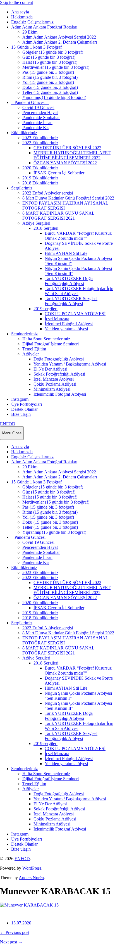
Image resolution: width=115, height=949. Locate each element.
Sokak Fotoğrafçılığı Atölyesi (59, 374)
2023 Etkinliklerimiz (40, 137)
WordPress (31, 868)
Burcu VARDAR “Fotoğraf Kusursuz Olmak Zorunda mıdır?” (78, 236)
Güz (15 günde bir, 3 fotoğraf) (48, 57)
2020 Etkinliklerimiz (40, 167)
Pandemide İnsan (37, 122)
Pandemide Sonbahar (41, 117)
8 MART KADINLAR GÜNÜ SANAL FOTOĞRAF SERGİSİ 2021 (58, 215)
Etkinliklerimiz (24, 132)
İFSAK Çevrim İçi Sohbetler (58, 172)
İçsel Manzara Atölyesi (53, 379)
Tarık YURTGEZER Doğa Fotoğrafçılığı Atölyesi (69, 281)
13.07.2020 (21, 922)
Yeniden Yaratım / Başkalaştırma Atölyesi (69, 364)
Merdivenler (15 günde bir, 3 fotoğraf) (55, 67)
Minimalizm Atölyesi (51, 389)
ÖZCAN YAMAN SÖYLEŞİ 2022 (65, 162)
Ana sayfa (20, 12)
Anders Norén (31, 877)
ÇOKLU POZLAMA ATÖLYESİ (75, 313)
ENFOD (7, 423)
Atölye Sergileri (36, 223)
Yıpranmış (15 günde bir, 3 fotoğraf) (54, 97)
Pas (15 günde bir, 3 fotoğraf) (48, 72)
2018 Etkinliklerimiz (40, 183)
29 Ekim (29, 32)
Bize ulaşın (21, 414)
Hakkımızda (22, 17)
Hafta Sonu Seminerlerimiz (46, 338)
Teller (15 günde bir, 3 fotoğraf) (50, 92)
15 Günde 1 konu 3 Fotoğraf (36, 47)
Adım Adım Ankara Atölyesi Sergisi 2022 (59, 37)
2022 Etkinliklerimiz (40, 142)
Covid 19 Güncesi (38, 107)
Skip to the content (16, 2)
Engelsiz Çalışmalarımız (32, 22)
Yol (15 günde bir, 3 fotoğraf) (48, 82)
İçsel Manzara (57, 318)
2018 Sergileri (45, 228)
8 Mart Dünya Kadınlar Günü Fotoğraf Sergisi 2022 (68, 198)
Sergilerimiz (21, 188)
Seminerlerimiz (24, 333)
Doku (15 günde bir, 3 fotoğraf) (50, 87)
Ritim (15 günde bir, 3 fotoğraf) (50, 77)
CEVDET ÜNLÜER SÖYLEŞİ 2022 (67, 147)
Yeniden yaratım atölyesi (66, 328)
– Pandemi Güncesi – (30, 102)
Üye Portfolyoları (26, 404)
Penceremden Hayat (40, 112)
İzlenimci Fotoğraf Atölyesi (69, 323)
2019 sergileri (45, 308)
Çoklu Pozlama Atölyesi (54, 384)
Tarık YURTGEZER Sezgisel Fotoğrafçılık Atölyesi (71, 301)
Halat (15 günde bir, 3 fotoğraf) (49, 62)
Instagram (19, 399)
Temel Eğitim (34, 349)
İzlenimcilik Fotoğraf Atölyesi (59, 394)
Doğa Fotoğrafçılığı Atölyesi (58, 359)
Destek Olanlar (24, 409)
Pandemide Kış (35, 127)
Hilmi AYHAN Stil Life (66, 253)
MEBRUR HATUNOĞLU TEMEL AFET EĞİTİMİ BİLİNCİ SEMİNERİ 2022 (72, 155)
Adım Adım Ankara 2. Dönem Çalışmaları (59, 42)
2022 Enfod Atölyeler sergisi (47, 193)
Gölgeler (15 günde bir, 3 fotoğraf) (52, 52)
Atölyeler (30, 354)
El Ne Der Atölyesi (50, 369)
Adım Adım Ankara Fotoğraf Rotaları (44, 27)
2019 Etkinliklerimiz (40, 177)
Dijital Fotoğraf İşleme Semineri (50, 343)
